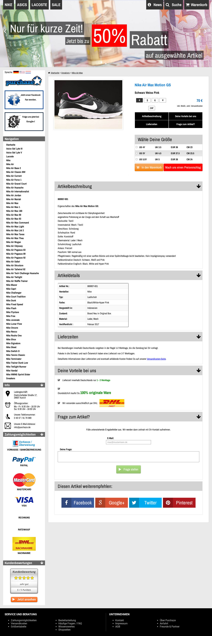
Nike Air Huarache (14, 187)
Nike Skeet (11, 347)
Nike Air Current (14, 176)
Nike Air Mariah (13, 199)
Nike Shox (11, 339)
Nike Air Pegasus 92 (15, 257)
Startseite (10, 144)
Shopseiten (64, 629)
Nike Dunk (11, 300)
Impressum (121, 623)
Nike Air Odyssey (14, 246)
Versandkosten (19, 623)
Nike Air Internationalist (17, 191)
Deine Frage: (66, 449)
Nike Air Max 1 (13, 207)
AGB (117, 626)
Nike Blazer (11, 285)
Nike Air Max (12, 203)
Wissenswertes (66, 626)
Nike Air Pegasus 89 (15, 253)
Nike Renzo (11, 331)
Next (116, 104)
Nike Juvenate (13, 320)
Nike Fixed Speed (14, 304)
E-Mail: (110, 438)
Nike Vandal (12, 370)
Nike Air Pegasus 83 (15, 250)
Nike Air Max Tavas (15, 234)
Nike (8, 160)
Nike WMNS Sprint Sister (18, 374)
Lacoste (10, 156)
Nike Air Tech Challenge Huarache (22, 273)
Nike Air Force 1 (13, 179)
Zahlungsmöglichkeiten (24, 620)
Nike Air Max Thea (15, 238)
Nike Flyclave (12, 312)
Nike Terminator (13, 359)
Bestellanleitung (67, 620)
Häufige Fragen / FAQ (70, 623)
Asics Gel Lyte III (14, 148)
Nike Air (10, 164)
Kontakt (119, 620)
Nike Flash (11, 308)
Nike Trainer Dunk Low (17, 362)
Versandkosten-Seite (156, 359)
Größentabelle (18, 626)
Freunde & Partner (169, 626)
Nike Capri (11, 288)
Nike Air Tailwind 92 (15, 269)
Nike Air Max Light (15, 226)
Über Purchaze (168, 620)
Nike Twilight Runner (16, 366)
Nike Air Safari (13, 261)
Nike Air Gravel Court (16, 183)
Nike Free (10, 316)
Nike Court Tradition (16, 296)
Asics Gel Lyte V (14, 152)
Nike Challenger (13, 292)
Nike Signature (13, 343)
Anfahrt (164, 623)
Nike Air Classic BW (15, 172)
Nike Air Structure (14, 265)
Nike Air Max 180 (14, 211)
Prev (58, 104)
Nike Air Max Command (17, 222)
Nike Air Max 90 (13, 214)
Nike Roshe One (14, 335)
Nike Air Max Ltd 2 (15, 230)
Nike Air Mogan (13, 242)
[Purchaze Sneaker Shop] (24, 86)
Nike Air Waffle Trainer (17, 281)
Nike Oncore (12, 327)
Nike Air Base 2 (13, 168)
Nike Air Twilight (14, 277)
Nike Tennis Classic (15, 355)
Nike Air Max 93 (13, 218)
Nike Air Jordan (13, 195)
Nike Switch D (13, 351)
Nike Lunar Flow (14, 323)
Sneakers (10, 378)
